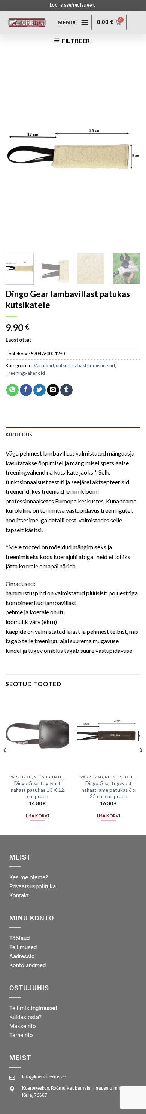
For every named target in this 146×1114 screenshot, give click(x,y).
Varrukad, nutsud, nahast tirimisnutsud (74, 365)
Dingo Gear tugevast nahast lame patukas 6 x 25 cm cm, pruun (109, 789)
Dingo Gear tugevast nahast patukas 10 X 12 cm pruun (37, 789)
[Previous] (17, 154)
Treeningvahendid (25, 373)
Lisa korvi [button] (37, 815)
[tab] (73, 434)
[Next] (128, 154)
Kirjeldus (19, 435)
